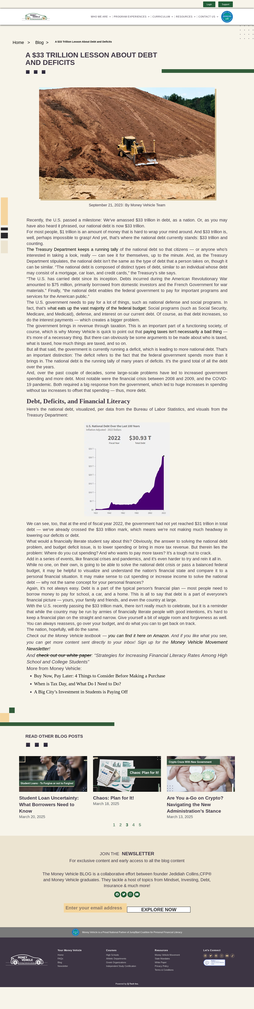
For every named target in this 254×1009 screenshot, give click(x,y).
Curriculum (161, 16)
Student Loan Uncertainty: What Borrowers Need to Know (49, 804)
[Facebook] (117, 894)
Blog (39, 42)
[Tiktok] (232, 956)
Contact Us (206, 16)
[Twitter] (124, 894)
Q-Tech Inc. (133, 984)
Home (18, 42)
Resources (184, 16)
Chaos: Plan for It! (113, 798)
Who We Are (99, 16)
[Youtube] (137, 894)
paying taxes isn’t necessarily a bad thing (182, 331)
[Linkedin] (205, 956)
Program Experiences (130, 16)
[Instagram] (130, 894)
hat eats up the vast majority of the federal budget (98, 308)
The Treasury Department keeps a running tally (72, 249)
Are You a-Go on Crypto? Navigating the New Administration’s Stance (195, 804)
